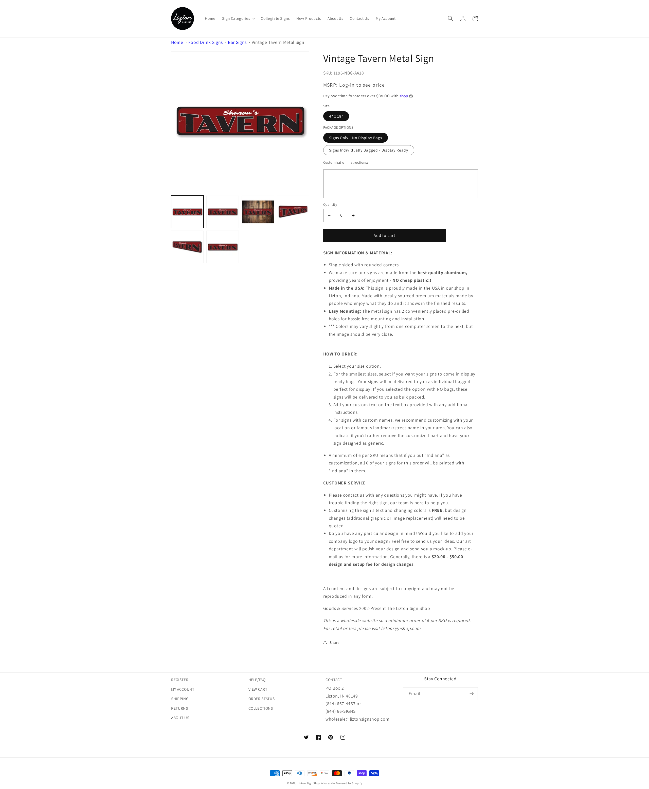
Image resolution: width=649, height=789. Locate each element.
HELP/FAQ (257, 679)
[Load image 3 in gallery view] (258, 212)
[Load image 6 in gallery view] (222, 247)
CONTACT (334, 679)
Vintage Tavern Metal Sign (278, 42)
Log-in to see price (362, 85)
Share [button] (335, 642)
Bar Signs (237, 42)
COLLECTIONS (260, 708)
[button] (238, 18)
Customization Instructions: (345, 162)
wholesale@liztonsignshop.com (357, 719)
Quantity (330, 204)
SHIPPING (179, 698)
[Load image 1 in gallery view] (187, 212)
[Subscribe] (471, 693)
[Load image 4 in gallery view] (293, 212)
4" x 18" (336, 116)
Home (177, 42)
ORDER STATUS (261, 698)
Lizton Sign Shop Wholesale (316, 783)
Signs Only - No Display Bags (355, 137)
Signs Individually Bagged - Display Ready (368, 150)
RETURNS (179, 708)
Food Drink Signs (205, 42)
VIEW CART (257, 689)
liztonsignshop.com (401, 628)
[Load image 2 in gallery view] (222, 212)
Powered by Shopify (349, 783)
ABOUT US (180, 717)
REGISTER (179, 679)
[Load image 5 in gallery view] (187, 247)
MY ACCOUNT (182, 689)
